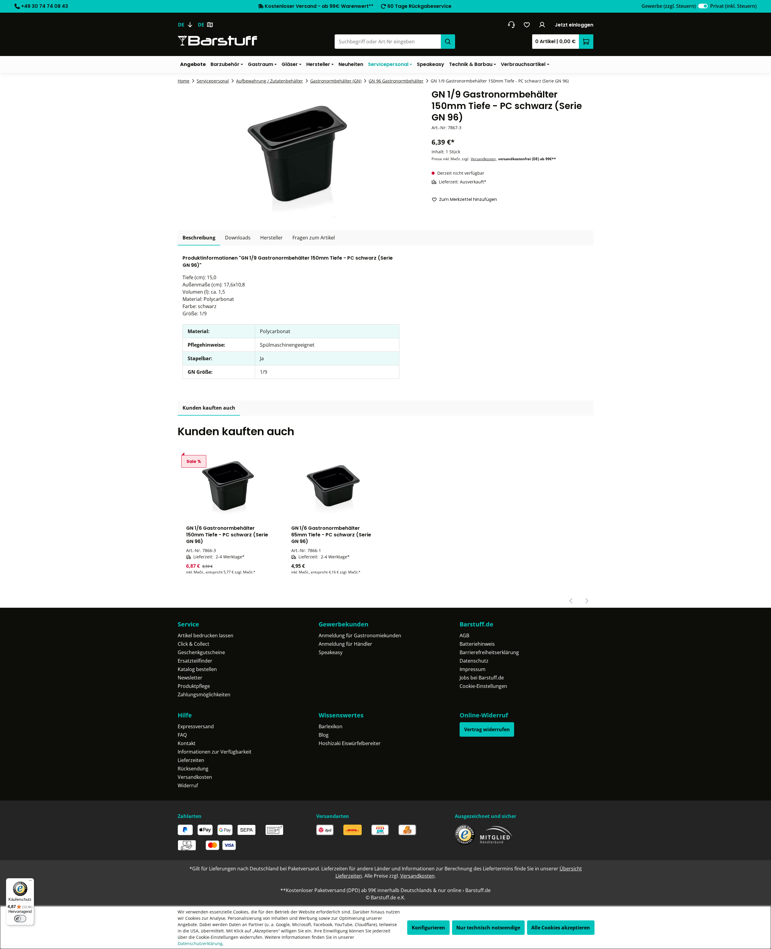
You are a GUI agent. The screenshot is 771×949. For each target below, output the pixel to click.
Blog (324, 735)
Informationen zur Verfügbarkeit (214, 751)
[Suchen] (448, 41)
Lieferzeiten (191, 760)
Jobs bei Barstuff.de (482, 677)
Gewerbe (668, 6)
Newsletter (190, 677)
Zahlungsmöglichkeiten (204, 694)
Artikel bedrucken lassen (205, 635)
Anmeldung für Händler (345, 644)
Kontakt (186, 743)
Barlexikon (330, 726)
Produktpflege (194, 686)
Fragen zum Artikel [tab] (313, 237)
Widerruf (188, 785)
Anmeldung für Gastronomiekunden (360, 635)
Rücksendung (193, 768)
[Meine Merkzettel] (527, 24)
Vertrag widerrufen (487, 729)
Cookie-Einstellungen (483, 686)
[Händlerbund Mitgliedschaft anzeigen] (496, 835)
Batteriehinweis (477, 644)
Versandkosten (483, 158)
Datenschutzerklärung (200, 943)
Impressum (472, 669)
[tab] (199, 237)
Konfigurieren (428, 927)
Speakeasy (330, 652)
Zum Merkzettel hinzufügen (468, 199)
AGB (464, 635)
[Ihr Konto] (542, 24)
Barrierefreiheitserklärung (489, 652)
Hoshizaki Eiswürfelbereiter (350, 743)
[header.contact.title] (511, 24)
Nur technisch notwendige (488, 927)
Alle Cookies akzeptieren (560, 927)
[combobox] (388, 41)
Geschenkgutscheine (201, 652)
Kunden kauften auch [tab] (209, 407)
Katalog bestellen (197, 669)
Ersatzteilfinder (195, 660)
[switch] (703, 6)
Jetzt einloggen (574, 24)
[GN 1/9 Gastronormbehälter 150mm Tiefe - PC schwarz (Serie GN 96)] (297, 153)
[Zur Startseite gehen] (217, 40)
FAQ (182, 735)
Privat (733, 6)
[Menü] (30, 881)
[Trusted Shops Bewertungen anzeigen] (465, 835)
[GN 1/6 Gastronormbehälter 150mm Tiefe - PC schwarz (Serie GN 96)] (228, 484)
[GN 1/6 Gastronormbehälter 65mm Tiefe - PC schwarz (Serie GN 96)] (333, 484)
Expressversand (196, 726)
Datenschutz (474, 660)
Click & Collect (193, 644)
